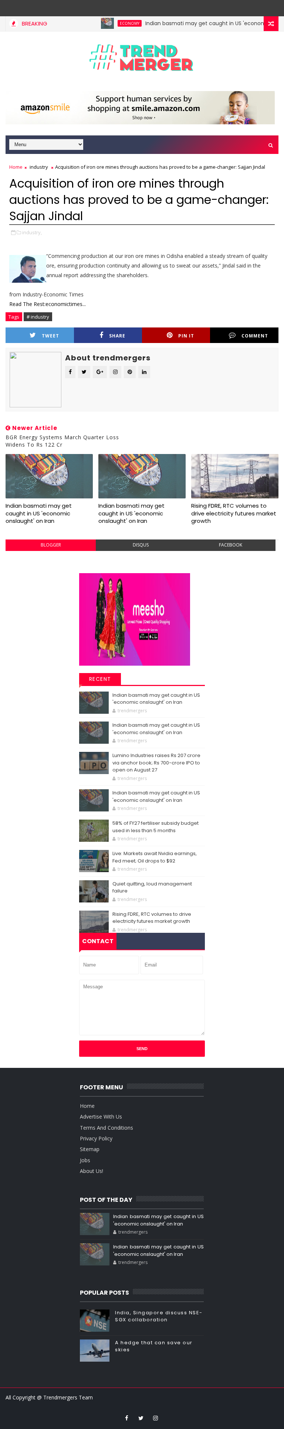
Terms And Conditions (106, 1127)
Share (117, 336)
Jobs (85, 1160)
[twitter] (140, 1417)
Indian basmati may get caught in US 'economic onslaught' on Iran (39, 513)
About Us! (91, 1170)
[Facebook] (148, 7)
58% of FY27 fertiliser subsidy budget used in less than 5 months (155, 827)
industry (39, 167)
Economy (114, 23)
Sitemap (89, 1149)
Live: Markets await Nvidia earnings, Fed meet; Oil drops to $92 (154, 857)
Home (16, 167)
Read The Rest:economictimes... (47, 303)
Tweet (50, 336)
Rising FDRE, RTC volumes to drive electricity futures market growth (233, 513)
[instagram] (155, 1417)
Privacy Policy (96, 1138)
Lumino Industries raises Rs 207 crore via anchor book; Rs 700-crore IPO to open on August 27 (156, 762)
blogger (51, 545)
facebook (230, 545)
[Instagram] (133, 7)
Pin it (186, 336)
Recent (100, 679)
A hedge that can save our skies (154, 1346)
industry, (32, 232)
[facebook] (126, 1417)
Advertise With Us (101, 1116)
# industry (38, 316)
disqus (141, 545)
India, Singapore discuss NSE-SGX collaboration (159, 1316)
